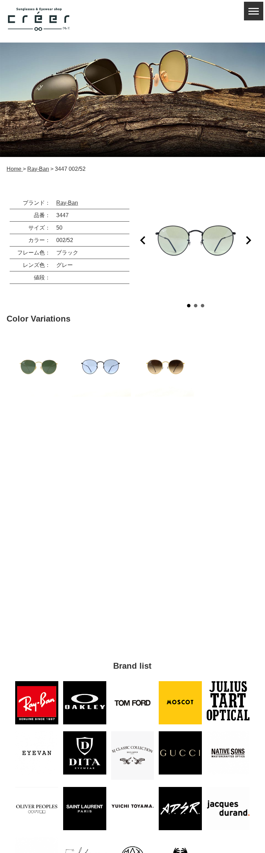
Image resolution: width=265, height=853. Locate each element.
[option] (38, 367)
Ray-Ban (67, 203)
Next (248, 240)
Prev (142, 240)
